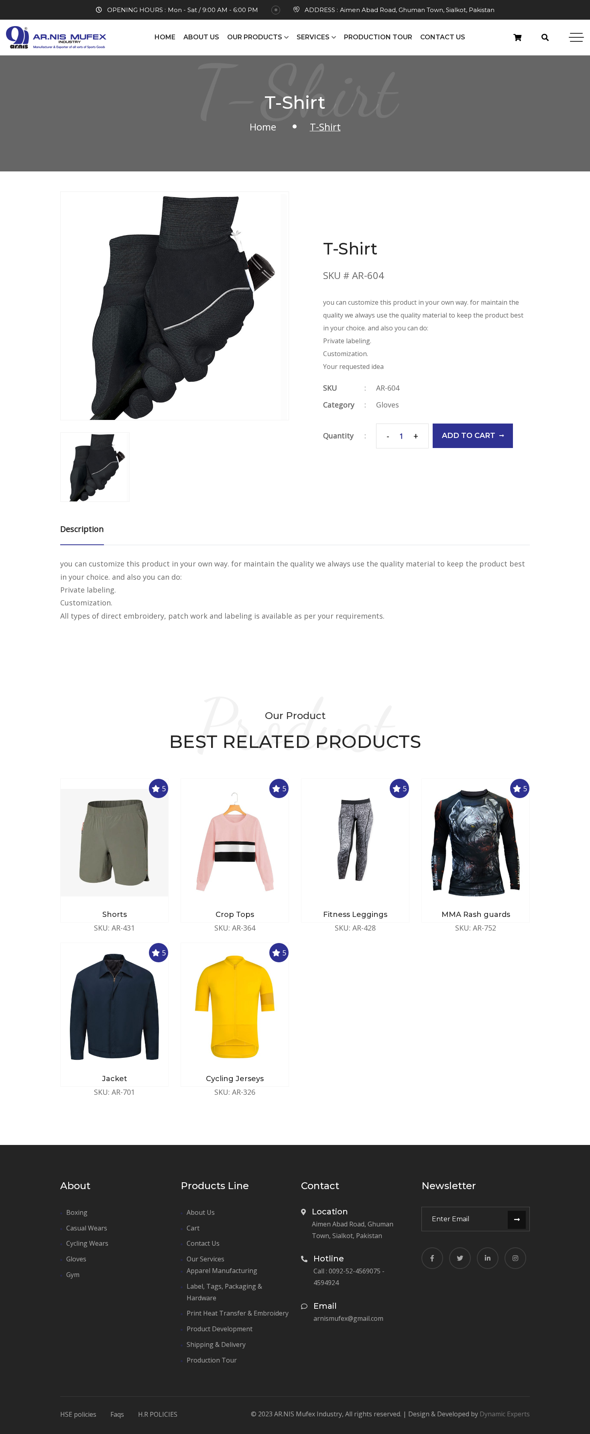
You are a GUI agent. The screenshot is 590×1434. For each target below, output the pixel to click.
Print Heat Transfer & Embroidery (238, 1313)
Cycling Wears (87, 1243)
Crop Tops (235, 914)
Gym (72, 1274)
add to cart (468, 435)
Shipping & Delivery (216, 1344)
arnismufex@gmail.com (348, 1318)
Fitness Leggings (355, 914)
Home (165, 37)
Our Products (254, 37)
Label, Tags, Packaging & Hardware (224, 1292)
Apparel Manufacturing (222, 1270)
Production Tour (378, 37)
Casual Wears (86, 1228)
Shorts (114, 914)
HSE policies (78, 1414)
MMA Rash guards (475, 914)
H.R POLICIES (157, 1414)
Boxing (76, 1212)
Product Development (219, 1328)
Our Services (205, 1259)
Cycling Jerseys (235, 1078)
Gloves (387, 404)
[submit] (517, 1220)
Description (82, 528)
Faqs (117, 1414)
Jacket (114, 1078)
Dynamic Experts (505, 1414)
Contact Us (442, 37)
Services (313, 37)
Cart (193, 1228)
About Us (201, 37)
